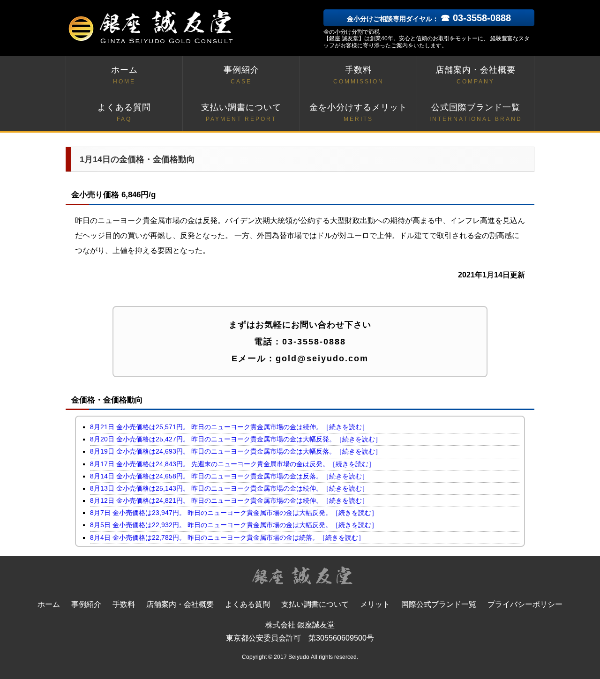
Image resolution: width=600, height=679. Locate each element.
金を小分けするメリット (358, 112)
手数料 (358, 75)
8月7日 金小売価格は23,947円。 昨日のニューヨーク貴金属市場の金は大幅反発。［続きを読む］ (234, 512)
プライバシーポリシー (525, 604)
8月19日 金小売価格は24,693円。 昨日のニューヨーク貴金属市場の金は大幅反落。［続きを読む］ (236, 451)
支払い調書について (241, 112)
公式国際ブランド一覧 (475, 112)
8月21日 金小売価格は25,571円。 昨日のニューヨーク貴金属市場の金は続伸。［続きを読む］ (229, 427)
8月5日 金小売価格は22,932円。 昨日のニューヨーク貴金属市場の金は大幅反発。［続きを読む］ (234, 525)
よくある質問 (124, 112)
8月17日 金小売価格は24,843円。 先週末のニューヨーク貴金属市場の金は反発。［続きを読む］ (232, 464)
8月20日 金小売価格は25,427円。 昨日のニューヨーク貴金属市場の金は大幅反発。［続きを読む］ (236, 439)
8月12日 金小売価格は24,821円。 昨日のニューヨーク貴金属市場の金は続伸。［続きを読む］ (229, 500)
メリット (375, 604)
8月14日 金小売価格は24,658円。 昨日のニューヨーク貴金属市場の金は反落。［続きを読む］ (229, 476)
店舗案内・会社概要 (475, 75)
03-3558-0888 (314, 341)
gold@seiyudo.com (322, 358)
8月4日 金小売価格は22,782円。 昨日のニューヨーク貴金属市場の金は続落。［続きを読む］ (227, 537)
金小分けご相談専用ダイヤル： (429, 18)
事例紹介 (241, 75)
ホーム (124, 75)
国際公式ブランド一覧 (438, 604)
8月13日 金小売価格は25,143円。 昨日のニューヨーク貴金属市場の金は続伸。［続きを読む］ (229, 488)
